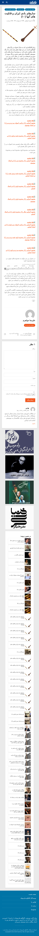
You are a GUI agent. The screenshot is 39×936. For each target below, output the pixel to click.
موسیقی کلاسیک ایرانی (10, 9)
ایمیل (33, 378)
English (33, 909)
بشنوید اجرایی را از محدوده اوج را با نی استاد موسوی (21, 200)
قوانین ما (33, 902)
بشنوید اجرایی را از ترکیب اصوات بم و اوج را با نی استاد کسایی (19, 226)
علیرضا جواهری (28, 20)
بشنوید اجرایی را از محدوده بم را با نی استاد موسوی (21, 162)
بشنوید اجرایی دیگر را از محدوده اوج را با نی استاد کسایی (20, 213)
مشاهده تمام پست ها (29, 325)
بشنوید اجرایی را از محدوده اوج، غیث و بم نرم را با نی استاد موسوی (19, 238)
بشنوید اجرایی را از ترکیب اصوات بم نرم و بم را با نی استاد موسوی (20, 124)
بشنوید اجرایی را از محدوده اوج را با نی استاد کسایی (21, 187)
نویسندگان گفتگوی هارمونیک (28, 898)
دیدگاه (33, 348)
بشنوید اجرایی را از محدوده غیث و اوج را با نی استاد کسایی (21, 137)
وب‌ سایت (33, 385)
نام (34, 371)
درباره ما (33, 906)
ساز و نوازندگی (20, 9)
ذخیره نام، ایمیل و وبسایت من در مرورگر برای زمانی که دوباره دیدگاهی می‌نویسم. (20, 394)
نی (33, 300)
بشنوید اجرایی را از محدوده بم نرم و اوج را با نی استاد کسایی (20, 251)
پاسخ (33, 423)
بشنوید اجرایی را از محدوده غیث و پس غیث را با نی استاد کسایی (20, 175)
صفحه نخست (32, 894)
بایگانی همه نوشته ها (30, 9)
